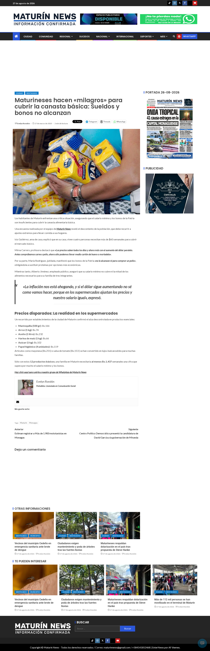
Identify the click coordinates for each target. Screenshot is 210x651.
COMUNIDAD (46, 36)
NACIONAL (102, 36)
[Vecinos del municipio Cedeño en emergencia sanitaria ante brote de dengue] (33, 525)
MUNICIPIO (35, 536)
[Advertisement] (105, 66)
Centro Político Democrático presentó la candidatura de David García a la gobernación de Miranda (108, 433)
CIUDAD (28, 36)
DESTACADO (32, 93)
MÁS (162, 36)
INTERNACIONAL (125, 36)
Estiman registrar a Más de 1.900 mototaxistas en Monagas (41, 433)
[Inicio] (16, 36)
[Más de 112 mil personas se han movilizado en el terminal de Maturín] (175, 580)
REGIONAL (65, 36)
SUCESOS (84, 36)
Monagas (33, 423)
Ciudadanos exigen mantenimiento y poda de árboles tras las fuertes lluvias (76, 546)
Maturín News (64, 228)
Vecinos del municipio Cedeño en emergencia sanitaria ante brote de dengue (33, 546)
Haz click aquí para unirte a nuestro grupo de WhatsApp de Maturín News (50, 372)
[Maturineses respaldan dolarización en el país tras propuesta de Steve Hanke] (119, 525)
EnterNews (158, 647)
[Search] (174, 36)
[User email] (17, 402)
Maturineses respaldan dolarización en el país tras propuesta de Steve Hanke (115, 546)
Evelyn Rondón (23, 123)
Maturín (23, 423)
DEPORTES (146, 36)
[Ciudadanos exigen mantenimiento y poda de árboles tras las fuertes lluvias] (76, 525)
